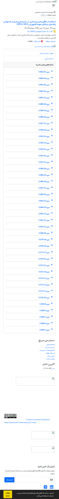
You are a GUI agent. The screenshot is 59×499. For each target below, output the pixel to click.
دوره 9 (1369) (44, 304)
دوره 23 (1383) (44, 214)
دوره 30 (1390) (44, 168)
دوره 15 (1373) (44, 265)
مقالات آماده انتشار (46, 53)
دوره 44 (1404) (44, 78)
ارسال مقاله (50, 353)
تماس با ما (51, 356)
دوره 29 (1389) (44, 175)
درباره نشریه (50, 347)
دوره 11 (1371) (44, 291)
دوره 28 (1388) (44, 181)
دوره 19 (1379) (44, 239)
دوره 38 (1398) (44, 117)
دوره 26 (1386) (44, 194)
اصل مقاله (34, 41)
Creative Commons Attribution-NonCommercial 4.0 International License (27, 421)
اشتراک (9, 480)
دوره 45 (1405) (44, 72)
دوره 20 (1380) (44, 233)
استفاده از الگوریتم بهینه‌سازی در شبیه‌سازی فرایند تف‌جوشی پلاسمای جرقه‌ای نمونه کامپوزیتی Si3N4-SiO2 (29, 22)
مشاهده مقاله (51, 41)
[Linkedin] (52, 488)
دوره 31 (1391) (44, 162)
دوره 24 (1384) (44, 207)
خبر (53, 368)
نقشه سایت (50, 359)
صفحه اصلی (50, 344)
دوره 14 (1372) (44, 272)
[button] (35, 496)
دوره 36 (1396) (44, 130)
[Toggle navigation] (30, 5)
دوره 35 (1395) (44, 136)
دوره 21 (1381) (44, 227)
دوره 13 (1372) (44, 278)
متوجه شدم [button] (8, 494)
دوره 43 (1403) (44, 85)
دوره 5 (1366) (44, 330)
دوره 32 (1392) (44, 156)
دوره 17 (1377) (44, 252)
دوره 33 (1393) (44, 149)
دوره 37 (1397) (44, 123)
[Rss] (45, 488)
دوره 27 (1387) (44, 188)
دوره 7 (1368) (44, 317)
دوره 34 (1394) (44, 143)
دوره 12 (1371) (44, 285)
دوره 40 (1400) (44, 104)
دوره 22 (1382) (44, 220)
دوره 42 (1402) (44, 91)
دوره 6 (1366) (44, 323)
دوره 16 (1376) (44, 259)
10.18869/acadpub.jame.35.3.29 (39, 31)
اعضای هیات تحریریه (47, 350)
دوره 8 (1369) (44, 310)
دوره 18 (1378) (44, 246)
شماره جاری (49, 58)
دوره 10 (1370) (44, 297)
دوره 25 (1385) (44, 201)
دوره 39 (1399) (44, 110)
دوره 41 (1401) (44, 97)
